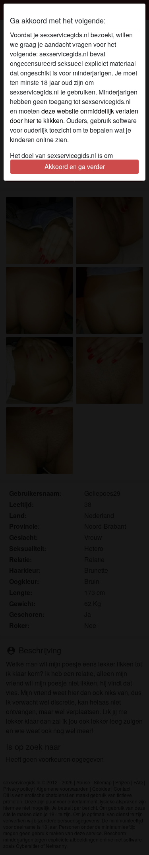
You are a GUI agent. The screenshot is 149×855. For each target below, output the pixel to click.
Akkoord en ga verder (75, 166)
